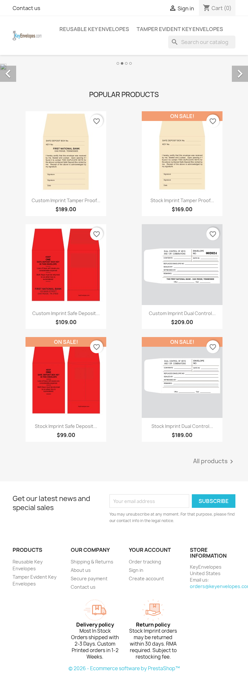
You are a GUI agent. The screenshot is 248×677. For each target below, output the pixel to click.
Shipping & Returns (92, 562)
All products (214, 461)
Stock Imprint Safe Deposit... (66, 426)
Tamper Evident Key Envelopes (180, 29)
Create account (146, 578)
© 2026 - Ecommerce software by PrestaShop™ (124, 668)
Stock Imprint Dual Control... (182, 426)
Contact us (26, 8)
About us (81, 570)
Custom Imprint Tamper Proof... (66, 200)
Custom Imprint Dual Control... (182, 313)
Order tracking (145, 562)
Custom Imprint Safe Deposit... (66, 313)
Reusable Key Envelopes (94, 29)
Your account (150, 549)
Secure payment (89, 578)
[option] (124, 66)
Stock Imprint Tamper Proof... (182, 200)
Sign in (136, 570)
